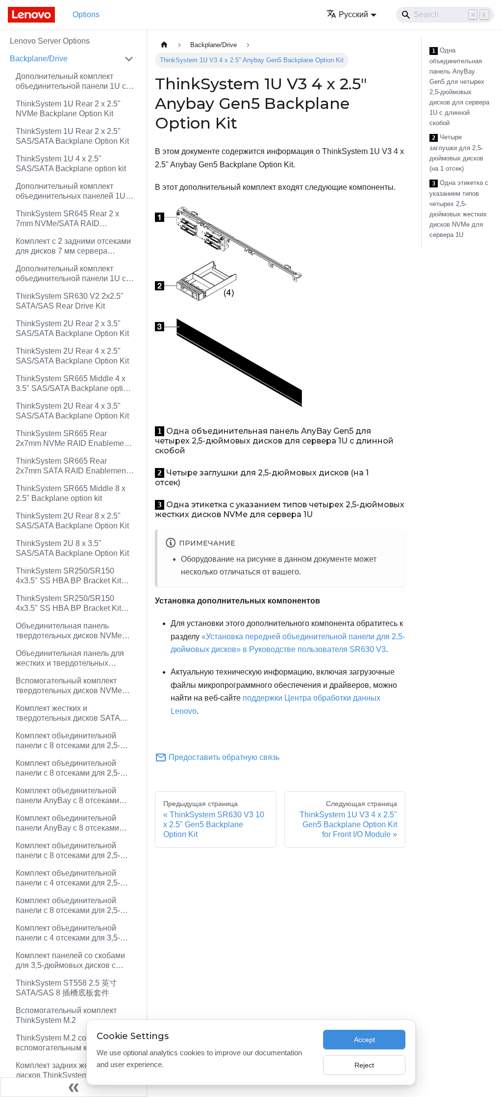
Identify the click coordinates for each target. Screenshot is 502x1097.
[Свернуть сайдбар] (73, 1087)
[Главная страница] (164, 44)
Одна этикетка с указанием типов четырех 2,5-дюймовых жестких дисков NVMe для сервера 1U (458, 208)
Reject (364, 1065)
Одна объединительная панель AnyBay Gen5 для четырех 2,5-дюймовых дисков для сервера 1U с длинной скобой (459, 87)
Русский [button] (353, 14)
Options (86, 14)
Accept (364, 1040)
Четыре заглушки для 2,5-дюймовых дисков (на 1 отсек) (456, 152)
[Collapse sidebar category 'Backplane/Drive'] (129, 59)
